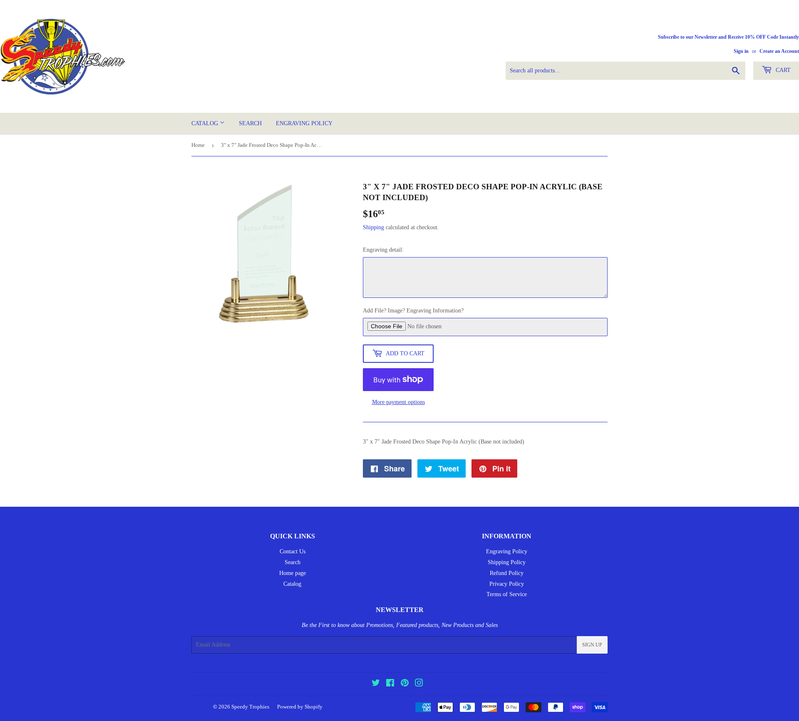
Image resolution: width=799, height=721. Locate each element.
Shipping (373, 227)
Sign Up (592, 645)
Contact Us (292, 551)
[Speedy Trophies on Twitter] (376, 684)
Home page (292, 573)
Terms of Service (506, 594)
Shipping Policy (507, 562)
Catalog (205, 123)
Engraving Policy (304, 123)
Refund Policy (507, 573)
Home (198, 145)
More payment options (398, 402)
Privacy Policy (506, 584)
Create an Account (779, 51)
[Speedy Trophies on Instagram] (419, 684)
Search (250, 123)
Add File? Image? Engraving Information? (413, 310)
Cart (782, 70)
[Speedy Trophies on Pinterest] (404, 684)
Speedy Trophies (250, 707)
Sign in (741, 51)
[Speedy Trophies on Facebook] (390, 684)
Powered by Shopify (300, 707)
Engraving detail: (383, 250)
